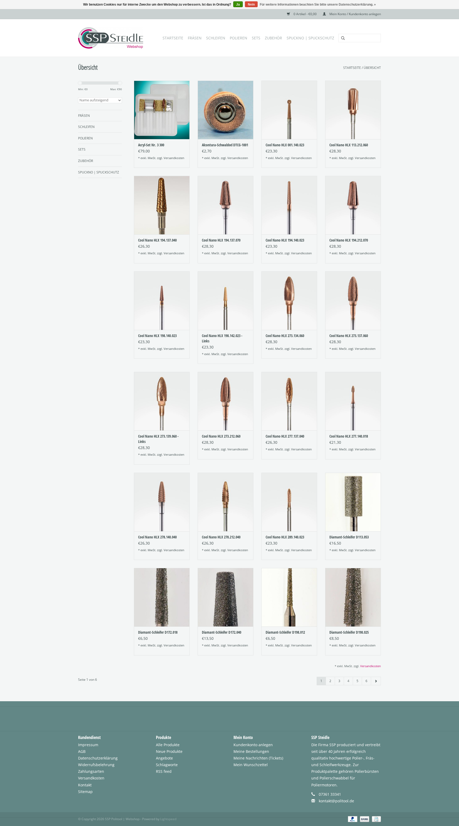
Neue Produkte (169, 751)
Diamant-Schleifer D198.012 (285, 632)
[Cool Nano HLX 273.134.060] (289, 300)
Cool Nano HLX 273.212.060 (221, 436)
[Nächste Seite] (376, 681)
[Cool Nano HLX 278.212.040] (225, 502)
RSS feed (164, 771)
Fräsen (195, 37)
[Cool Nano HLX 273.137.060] (353, 300)
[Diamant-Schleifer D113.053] (353, 502)
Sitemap (85, 791)
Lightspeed (168, 819)
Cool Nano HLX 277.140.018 (348, 436)
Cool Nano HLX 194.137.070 (221, 240)
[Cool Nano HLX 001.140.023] (289, 110)
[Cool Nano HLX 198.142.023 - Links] (225, 300)
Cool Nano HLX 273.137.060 (348, 335)
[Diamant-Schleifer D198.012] (289, 597)
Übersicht (372, 67)
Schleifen (215, 37)
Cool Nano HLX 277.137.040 (285, 436)
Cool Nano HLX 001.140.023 (285, 144)
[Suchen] (341, 38)
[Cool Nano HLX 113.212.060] (353, 110)
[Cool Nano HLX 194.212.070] (353, 205)
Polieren (238, 37)
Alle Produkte (168, 744)
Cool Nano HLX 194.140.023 (285, 240)
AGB (82, 751)
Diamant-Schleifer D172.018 (157, 632)
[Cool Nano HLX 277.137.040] (289, 401)
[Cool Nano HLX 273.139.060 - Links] (162, 401)
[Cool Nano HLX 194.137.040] (162, 205)
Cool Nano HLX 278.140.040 (157, 536)
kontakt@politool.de (336, 800)
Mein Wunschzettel (250, 764)
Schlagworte (167, 764)
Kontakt (85, 784)
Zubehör (273, 37)
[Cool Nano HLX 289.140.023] (289, 502)
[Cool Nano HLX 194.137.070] (225, 205)
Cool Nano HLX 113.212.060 (348, 144)
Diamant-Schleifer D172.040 (221, 632)
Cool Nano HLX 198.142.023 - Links (222, 338)
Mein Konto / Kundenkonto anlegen (355, 14)
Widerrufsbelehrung (96, 764)
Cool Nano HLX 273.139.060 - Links (158, 439)
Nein (251, 4)
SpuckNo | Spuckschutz (310, 37)
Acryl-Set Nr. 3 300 (151, 144)
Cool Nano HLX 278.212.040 (221, 536)
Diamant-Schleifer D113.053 (349, 536)
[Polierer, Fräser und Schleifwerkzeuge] (112, 38)
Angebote (164, 758)
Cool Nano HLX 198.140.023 (157, 335)
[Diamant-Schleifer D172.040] (225, 597)
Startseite (173, 37)
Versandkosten (174, 158)
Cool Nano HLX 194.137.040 (157, 240)
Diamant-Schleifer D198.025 (349, 632)
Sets (256, 37)
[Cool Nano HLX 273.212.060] (225, 401)
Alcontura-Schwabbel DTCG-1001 (225, 144)
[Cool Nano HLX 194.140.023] (289, 205)
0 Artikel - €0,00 (305, 14)
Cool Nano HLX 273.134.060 (285, 335)
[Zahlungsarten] (352, 818)
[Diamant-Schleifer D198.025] (353, 597)
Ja (238, 4)
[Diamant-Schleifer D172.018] (162, 597)
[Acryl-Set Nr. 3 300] (162, 110)
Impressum (88, 744)
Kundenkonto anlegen (253, 744)
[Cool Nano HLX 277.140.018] (353, 401)
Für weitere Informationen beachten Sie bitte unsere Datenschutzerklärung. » (318, 4)
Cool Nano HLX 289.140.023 (285, 536)
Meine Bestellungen (251, 751)
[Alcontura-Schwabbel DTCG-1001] (225, 110)
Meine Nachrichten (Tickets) (258, 758)
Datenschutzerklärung (98, 758)
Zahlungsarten (91, 771)
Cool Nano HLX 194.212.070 (348, 240)
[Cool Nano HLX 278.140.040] (162, 502)
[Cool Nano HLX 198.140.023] (162, 300)
